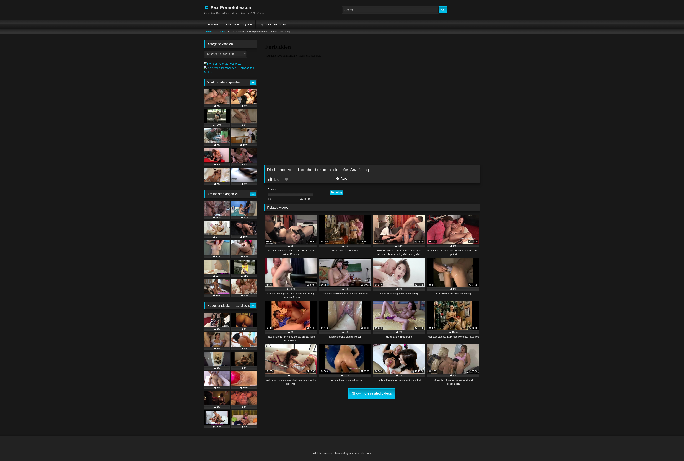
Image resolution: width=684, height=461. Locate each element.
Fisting (221, 31)
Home (214, 24)
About (344, 178)
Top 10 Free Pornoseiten (273, 24)
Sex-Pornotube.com (230, 7)
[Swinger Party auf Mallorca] (222, 63)
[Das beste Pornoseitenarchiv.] (230, 72)
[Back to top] (672, 450)
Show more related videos (372, 393)
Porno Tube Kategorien (239, 24)
